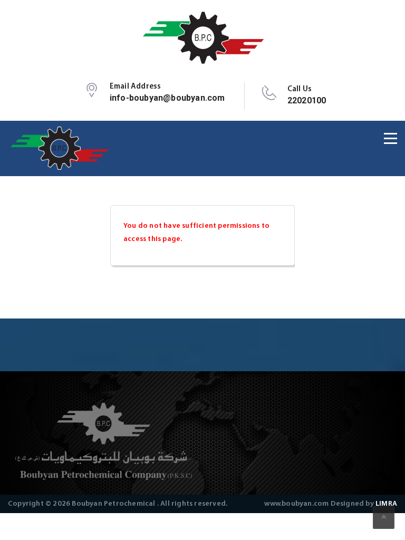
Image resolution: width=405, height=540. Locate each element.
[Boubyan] (203, 38)
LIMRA (386, 504)
